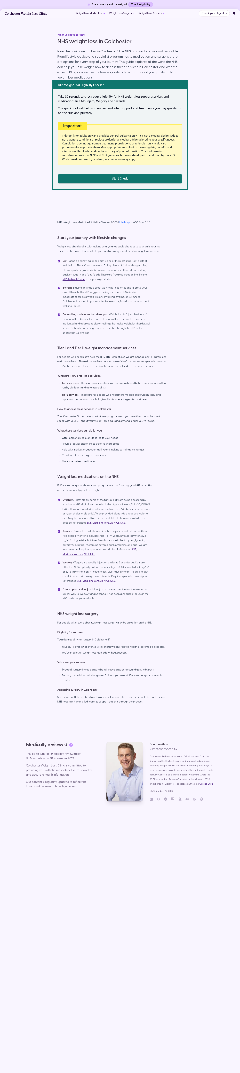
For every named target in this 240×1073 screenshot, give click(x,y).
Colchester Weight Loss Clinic (26, 14)
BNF (89, 523)
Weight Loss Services (150, 13)
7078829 (169, 791)
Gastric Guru (206, 784)
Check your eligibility (214, 13)
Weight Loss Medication (89, 13)
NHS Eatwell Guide (74, 279)
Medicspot (125, 222)
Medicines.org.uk (102, 523)
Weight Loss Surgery (120, 13)
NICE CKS (119, 523)
